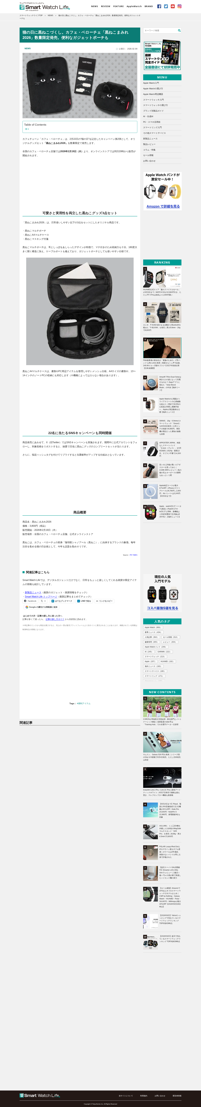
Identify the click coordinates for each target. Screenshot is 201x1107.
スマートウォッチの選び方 (155, 105)
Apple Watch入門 (151, 83)
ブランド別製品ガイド (153, 111)
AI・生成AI (148, 116)
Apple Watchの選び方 (153, 88)
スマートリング (154, 676)
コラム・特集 (149, 150)
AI (149, 652)
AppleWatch (134, 6)
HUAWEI (167, 661)
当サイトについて (126, 1096)
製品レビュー (149, 144)
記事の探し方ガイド (55, 619)
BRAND (149, 6)
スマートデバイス (155, 671)
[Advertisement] (80, 182)
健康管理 (151, 642)
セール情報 (148, 155)
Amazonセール (154, 681)
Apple (150, 661)
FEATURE (118, 6)
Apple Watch (153, 627)
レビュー (170, 642)
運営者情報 (177, 1096)
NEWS (94, 6)
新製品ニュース (33, 592)
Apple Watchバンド (156, 647)
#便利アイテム (83, 703)
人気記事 (151, 637)
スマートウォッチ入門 (153, 100)
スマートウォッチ (155, 657)
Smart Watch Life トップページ (41, 596)
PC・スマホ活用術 (151, 122)
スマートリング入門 (152, 127)
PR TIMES (133, 555)
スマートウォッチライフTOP (31, 15)
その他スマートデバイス (154, 133)
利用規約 (143, 1096)
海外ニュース (153, 666)
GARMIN (164, 652)
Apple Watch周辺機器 (153, 94)
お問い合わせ (149, 161)
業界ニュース (153, 632)
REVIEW (105, 6)
